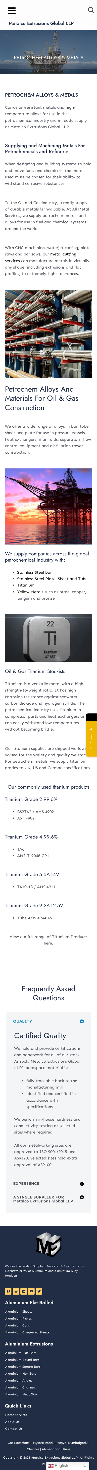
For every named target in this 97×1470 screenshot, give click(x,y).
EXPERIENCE (26, 1183)
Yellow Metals (30, 591)
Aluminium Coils (17, 1325)
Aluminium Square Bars (22, 1366)
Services (21, 1415)
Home (9, 1415)
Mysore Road (43, 1443)
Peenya (60, 1443)
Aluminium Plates (18, 1318)
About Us (12, 1422)
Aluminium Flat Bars (20, 1353)
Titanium (26, 585)
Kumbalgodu (78, 1443)
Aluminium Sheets (18, 1311)
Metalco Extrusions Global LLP (41, 23)
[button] (48, 1022)
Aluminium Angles (18, 1380)
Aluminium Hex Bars (20, 1373)
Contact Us (13, 1428)
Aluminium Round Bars (22, 1360)
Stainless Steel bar (34, 572)
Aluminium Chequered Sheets (27, 1332)
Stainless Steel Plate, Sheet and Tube (52, 578)
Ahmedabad (51, 1449)
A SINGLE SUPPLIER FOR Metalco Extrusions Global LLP (43, 1199)
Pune (66, 1449)
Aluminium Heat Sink (21, 1394)
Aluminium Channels (20, 1387)
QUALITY (22, 1021)
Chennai (33, 1449)
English (61, 1466)
